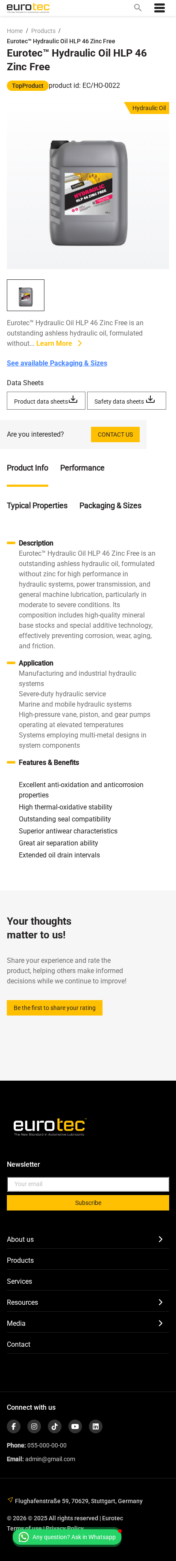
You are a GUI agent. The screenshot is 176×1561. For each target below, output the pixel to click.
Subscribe (88, 1202)
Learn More (55, 343)
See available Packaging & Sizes (57, 363)
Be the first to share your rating (55, 1007)
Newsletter (23, 1164)
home (15, 30)
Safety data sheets (119, 401)
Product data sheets (41, 401)
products (44, 30)
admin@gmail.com (50, 1459)
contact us (115, 434)
